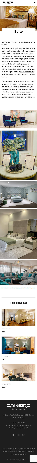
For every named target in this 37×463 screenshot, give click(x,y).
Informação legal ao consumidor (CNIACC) (18, 451)
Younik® (23, 454)
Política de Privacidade (27, 448)
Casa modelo (6, 329)
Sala (3, 359)
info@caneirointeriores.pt (19, 428)
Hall (3, 332)
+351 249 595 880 (19, 423)
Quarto (5, 387)
